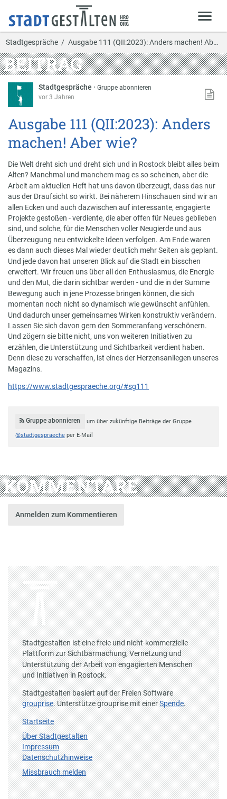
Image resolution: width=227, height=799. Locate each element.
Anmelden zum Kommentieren (66, 514)
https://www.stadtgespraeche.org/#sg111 (78, 386)
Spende (171, 703)
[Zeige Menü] (205, 16)
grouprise (37, 703)
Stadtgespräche (32, 42)
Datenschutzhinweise (57, 757)
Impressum (40, 747)
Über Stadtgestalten (55, 736)
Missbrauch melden (54, 772)
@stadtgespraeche (40, 435)
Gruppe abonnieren (124, 87)
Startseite (38, 721)
